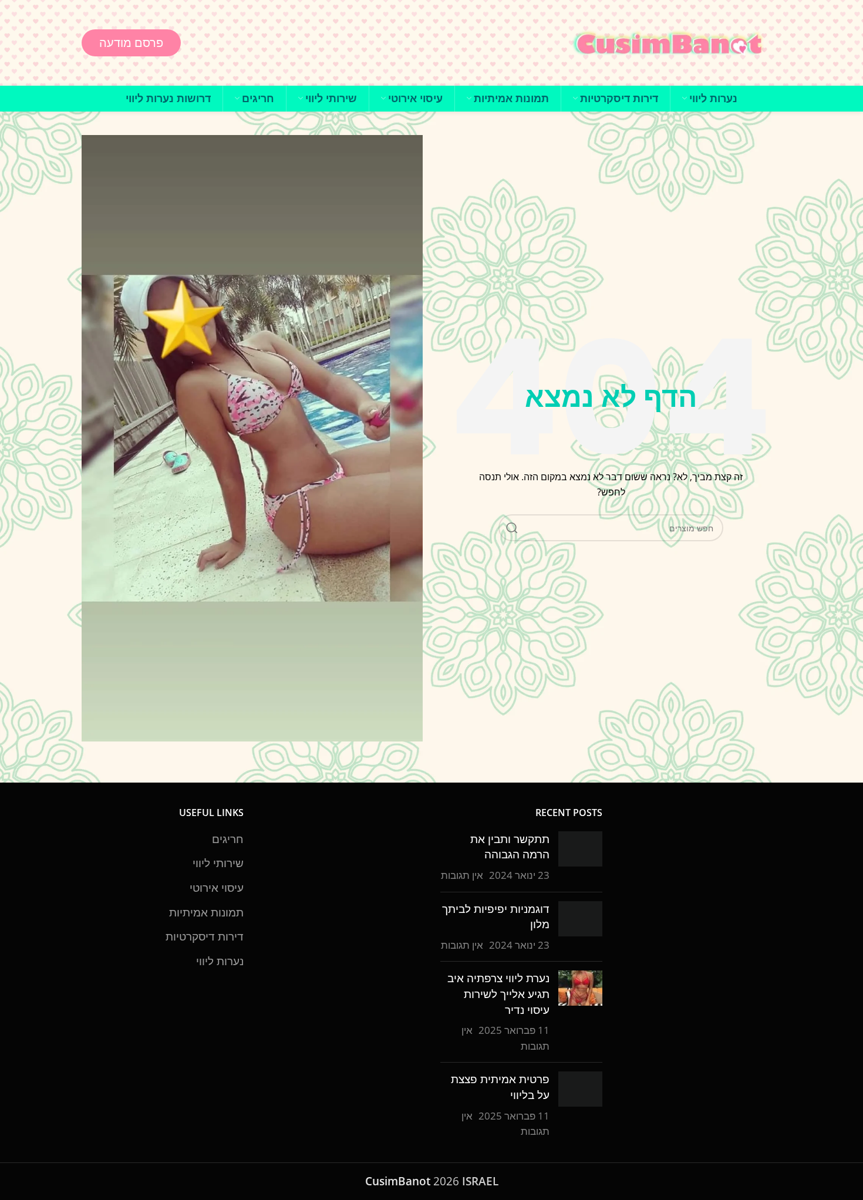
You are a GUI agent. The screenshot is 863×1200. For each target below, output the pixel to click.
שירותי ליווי (218, 863)
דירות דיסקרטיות (205, 936)
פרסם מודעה (131, 42)
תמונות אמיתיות (206, 912)
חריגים (228, 839)
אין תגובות (462, 875)
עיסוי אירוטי (217, 887)
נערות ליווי (220, 961)
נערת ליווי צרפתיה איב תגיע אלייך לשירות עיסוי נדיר (498, 993)
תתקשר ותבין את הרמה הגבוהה (510, 846)
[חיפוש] (511, 527)
